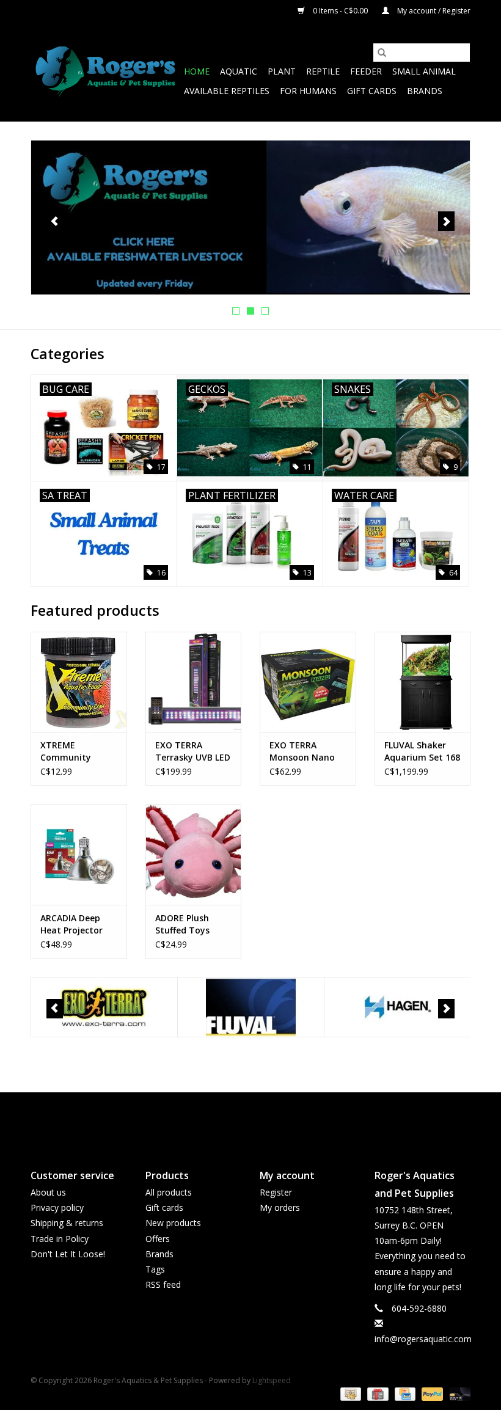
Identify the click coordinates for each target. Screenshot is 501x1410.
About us (48, 1192)
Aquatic (238, 71)
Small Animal (424, 71)
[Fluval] (251, 1007)
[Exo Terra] (104, 1007)
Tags (155, 1269)
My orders (280, 1207)
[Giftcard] (376, 1393)
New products (173, 1223)
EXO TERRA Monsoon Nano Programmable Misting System (302, 751)
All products (168, 1192)
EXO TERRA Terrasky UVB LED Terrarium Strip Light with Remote (192, 751)
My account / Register (432, 10)
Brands (424, 91)
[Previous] (54, 221)
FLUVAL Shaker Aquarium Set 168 (422, 751)
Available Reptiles (226, 91)
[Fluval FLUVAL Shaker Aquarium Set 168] (423, 682)
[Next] (446, 221)
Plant (282, 71)
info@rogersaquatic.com (423, 1339)
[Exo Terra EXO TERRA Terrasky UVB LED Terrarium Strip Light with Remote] (193, 682)
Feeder (366, 71)
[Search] (382, 52)
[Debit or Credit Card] (457, 1393)
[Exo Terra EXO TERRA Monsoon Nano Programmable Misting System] (308, 682)
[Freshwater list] (250, 217)
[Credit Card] (403, 1393)
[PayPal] (431, 1393)
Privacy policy (57, 1207)
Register (276, 1192)
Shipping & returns (67, 1223)
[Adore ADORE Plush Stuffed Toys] (193, 854)
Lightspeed (271, 1380)
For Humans (308, 91)
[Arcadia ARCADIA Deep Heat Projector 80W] (79, 854)
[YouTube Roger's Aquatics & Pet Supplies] (250, 1120)
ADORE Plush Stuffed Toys (182, 924)
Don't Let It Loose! (68, 1254)
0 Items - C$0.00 (340, 10)
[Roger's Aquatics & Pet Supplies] (105, 72)
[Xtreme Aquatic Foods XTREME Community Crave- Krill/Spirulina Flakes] (79, 682)
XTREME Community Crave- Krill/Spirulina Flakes (69, 751)
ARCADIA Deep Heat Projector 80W (71, 924)
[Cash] (349, 1393)
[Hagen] (397, 1007)
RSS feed (163, 1284)
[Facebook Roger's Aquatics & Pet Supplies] (228, 1120)
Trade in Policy (60, 1238)
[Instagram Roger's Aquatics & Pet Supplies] (272, 1120)
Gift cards (372, 91)
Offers (157, 1238)
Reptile (323, 71)
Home (197, 71)
